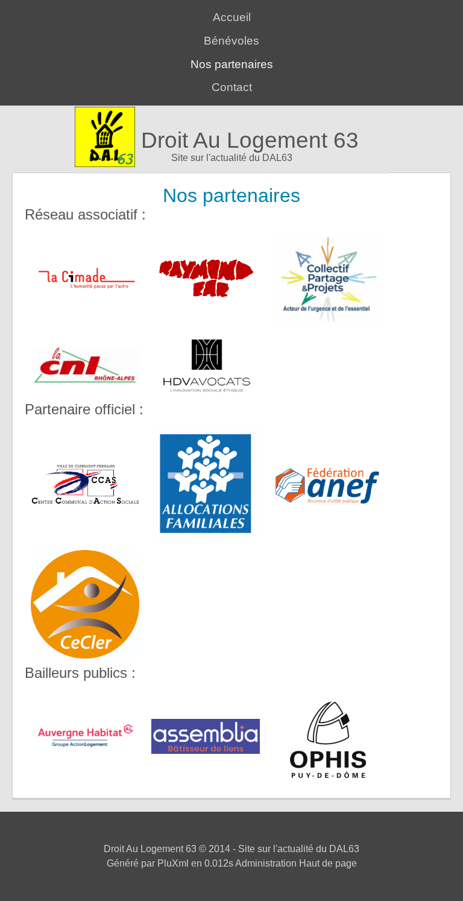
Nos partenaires (232, 64)
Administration (266, 863)
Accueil (232, 17)
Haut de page (328, 863)
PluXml (173, 863)
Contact (232, 87)
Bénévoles (231, 40)
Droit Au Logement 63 (250, 140)
